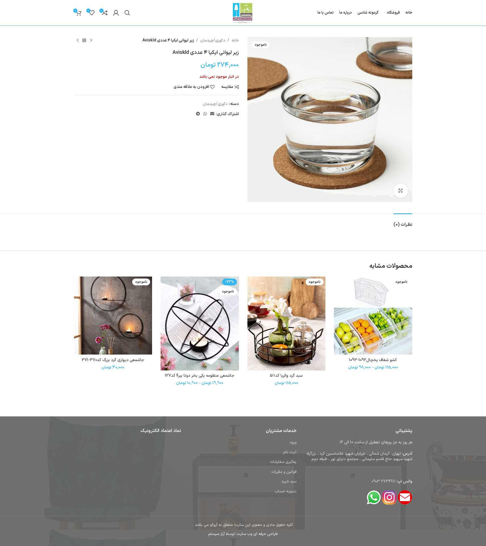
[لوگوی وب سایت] (243, 13)
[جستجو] (127, 12)
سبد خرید (288, 481)
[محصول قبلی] (91, 40)
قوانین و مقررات (283, 472)
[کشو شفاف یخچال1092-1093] (373, 316)
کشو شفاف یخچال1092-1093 (373, 360)
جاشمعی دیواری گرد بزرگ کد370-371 (113, 360)
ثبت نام (289, 452)
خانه (235, 40)
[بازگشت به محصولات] (84, 40)
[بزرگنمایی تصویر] (401, 191)
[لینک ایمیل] (212, 114)
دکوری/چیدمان (212, 40)
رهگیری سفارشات (283, 462)
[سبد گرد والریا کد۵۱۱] (286, 323)
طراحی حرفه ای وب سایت (257, 534)
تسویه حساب (285, 491)
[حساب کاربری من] (116, 12)
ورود (292, 442)
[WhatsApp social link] (205, 114)
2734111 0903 (383, 481)
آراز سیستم (216, 534)
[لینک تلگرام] (198, 114)
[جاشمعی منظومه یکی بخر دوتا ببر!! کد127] (200, 323)
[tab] (403, 222)
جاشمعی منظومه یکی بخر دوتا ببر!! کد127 (199, 376)
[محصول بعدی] (77, 40)
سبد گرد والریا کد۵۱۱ (286, 376)
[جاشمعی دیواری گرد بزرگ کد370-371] (113, 316)
